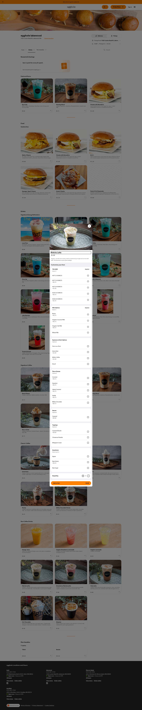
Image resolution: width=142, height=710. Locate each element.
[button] (71, 237)
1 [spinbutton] (85, 476)
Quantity (55, 476)
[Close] (89, 226)
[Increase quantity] (88, 476)
